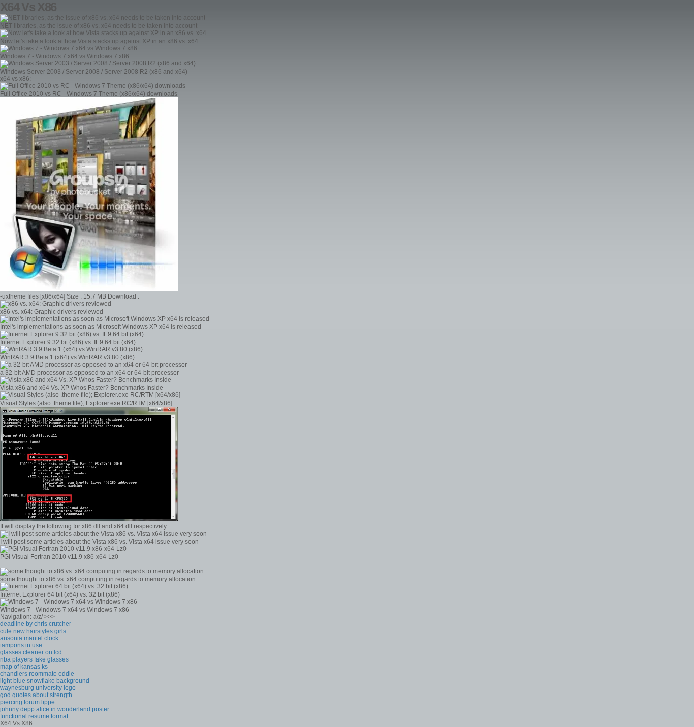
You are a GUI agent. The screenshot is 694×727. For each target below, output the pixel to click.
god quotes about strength (36, 695)
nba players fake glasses (34, 659)
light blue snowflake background (44, 680)
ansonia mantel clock (29, 638)
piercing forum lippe (27, 702)
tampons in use (21, 645)
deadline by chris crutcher (35, 623)
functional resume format (34, 716)
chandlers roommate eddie (37, 673)
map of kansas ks (24, 666)
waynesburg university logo (38, 687)
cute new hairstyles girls (33, 631)
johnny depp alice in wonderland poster (54, 709)
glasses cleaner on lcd (31, 652)
